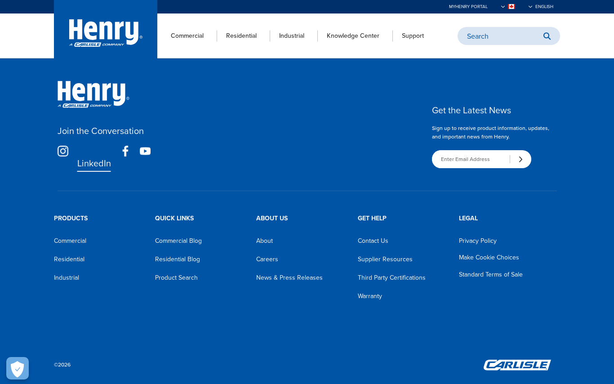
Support (413, 35)
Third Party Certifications (392, 277)
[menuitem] (180, 35)
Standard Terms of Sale (491, 274)
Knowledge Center (353, 35)
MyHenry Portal (468, 6)
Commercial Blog (178, 241)
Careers (267, 259)
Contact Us (373, 241)
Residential (241, 35)
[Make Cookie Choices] (17, 368)
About (264, 241)
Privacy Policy (478, 241)
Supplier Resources (385, 259)
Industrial (291, 35)
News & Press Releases (289, 277)
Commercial (187, 35)
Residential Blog (177, 259)
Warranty (370, 296)
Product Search (176, 277)
